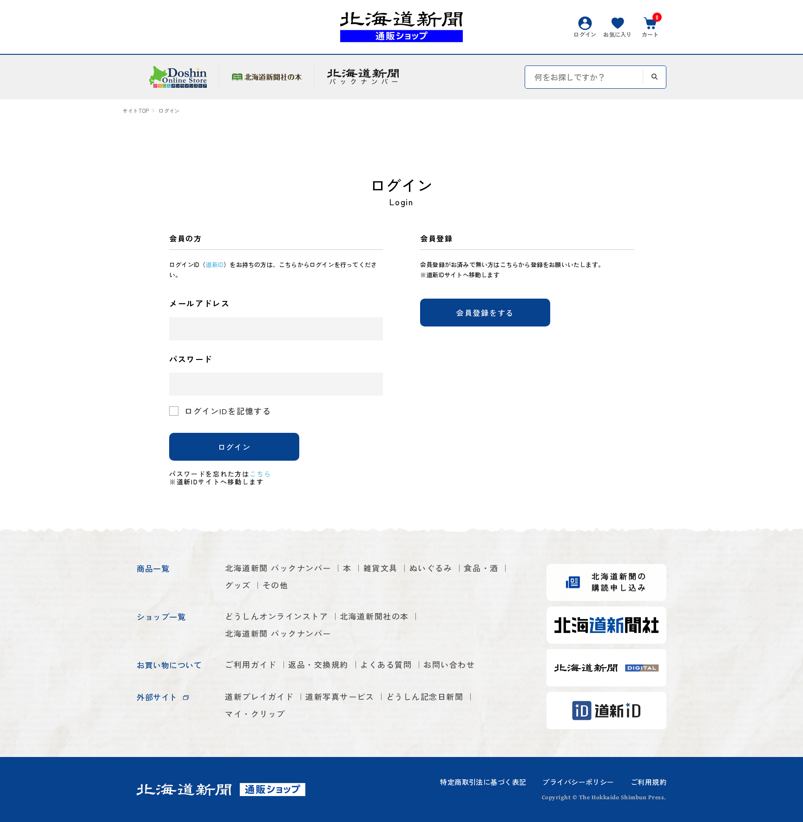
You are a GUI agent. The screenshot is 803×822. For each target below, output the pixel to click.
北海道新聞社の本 (374, 616)
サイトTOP (136, 111)
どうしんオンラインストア (276, 616)
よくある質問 (386, 664)
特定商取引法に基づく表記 (483, 782)
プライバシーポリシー (578, 782)
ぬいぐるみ (431, 568)
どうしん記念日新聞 (425, 696)
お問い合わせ (449, 664)
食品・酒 (481, 568)
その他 (276, 585)
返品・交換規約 (318, 664)
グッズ (238, 585)
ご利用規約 (648, 782)
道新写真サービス (339, 696)
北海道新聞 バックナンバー (278, 568)
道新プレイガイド (259, 696)
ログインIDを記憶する (227, 411)
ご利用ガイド (250, 664)
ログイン (234, 446)
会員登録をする (485, 312)
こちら (260, 473)
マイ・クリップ (255, 714)
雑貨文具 (380, 568)
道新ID (214, 264)
